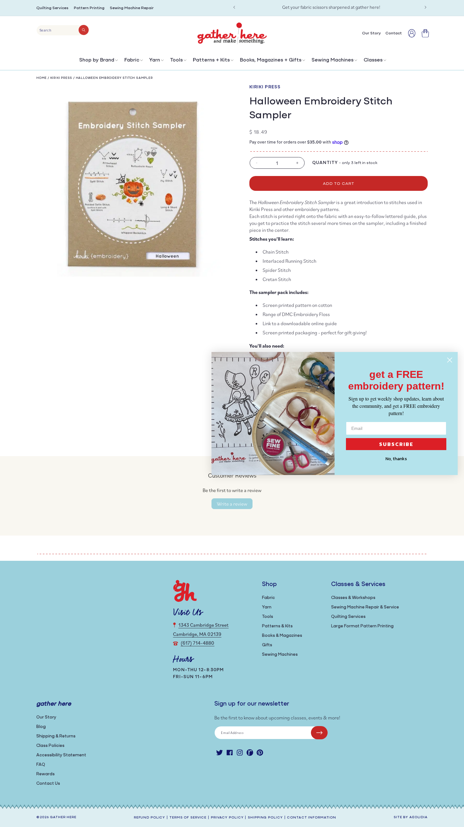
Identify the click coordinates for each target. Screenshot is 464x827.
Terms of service (188, 817)
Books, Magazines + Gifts (270, 60)
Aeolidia (418, 817)
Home (41, 78)
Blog (41, 726)
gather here (63, 817)
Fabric (131, 60)
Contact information (311, 817)
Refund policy (149, 817)
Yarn (154, 60)
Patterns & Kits (277, 626)
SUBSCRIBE (396, 444)
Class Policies (50, 745)
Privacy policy (227, 817)
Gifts (267, 645)
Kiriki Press (61, 78)
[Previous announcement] (234, 7)
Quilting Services (52, 8)
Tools (176, 60)
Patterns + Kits (211, 60)
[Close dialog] (449, 360)
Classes (373, 60)
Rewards (45, 774)
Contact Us (48, 783)
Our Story (46, 717)
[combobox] (63, 30)
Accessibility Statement (61, 755)
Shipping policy (265, 817)
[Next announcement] (425, 7)
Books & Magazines (282, 635)
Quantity (325, 163)
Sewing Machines (333, 60)
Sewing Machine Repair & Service (365, 607)
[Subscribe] (319, 732)
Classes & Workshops (353, 597)
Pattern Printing (89, 8)
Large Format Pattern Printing (362, 626)
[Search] (84, 30)
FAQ (40, 764)
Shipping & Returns (55, 736)
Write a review (232, 504)
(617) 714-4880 (197, 643)
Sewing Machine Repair (132, 8)
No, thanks (396, 458)
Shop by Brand (96, 60)
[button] (98, 61)
